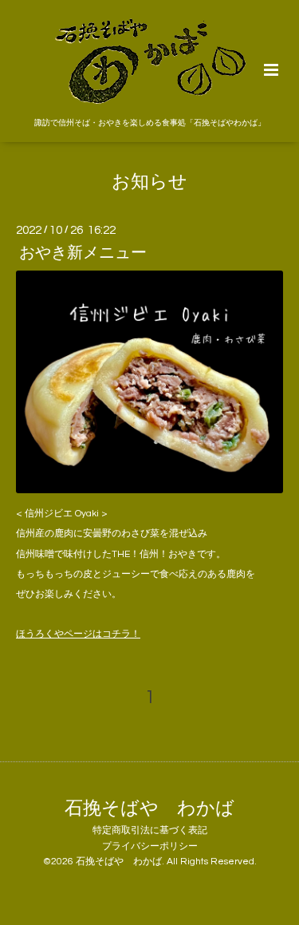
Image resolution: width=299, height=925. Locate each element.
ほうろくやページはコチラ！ (78, 634)
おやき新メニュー (83, 253)
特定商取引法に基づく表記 (149, 830)
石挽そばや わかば (149, 808)
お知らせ (149, 182)
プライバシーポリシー (150, 846)
